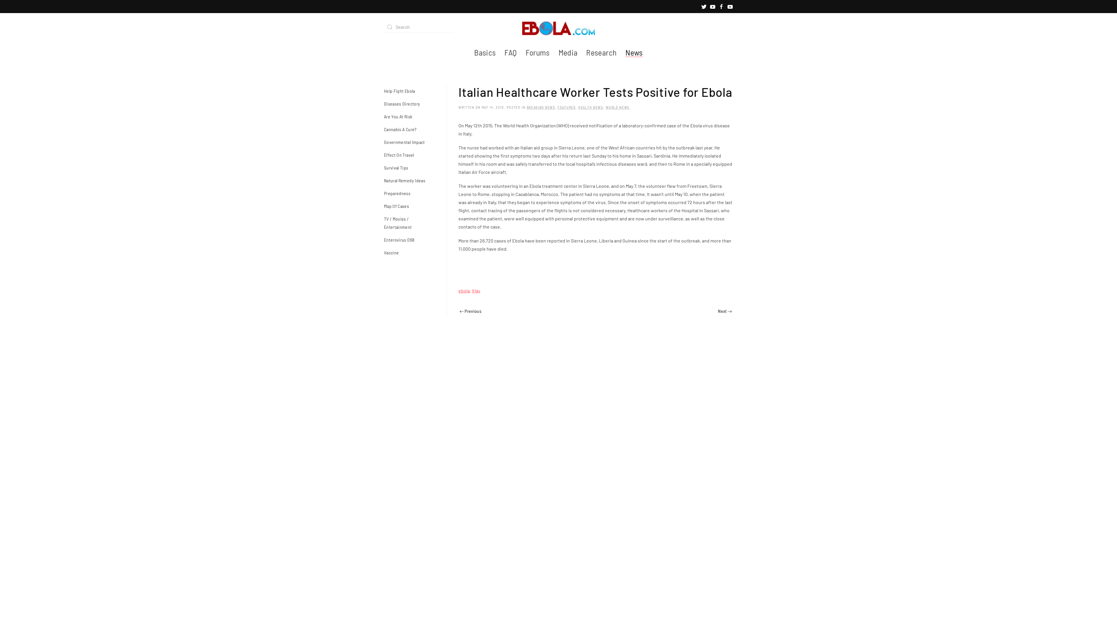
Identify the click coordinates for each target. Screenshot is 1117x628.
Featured (567, 107)
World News (617, 107)
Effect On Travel (399, 155)
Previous (472, 311)
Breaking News (541, 107)
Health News (590, 107)
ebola (464, 290)
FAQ (510, 52)
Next (723, 311)
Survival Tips (396, 167)
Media (568, 52)
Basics (485, 52)
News (634, 52)
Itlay (476, 290)
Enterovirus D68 (399, 239)
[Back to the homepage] (558, 27)
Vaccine (391, 252)
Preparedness (397, 193)
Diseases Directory (402, 103)
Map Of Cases (396, 206)
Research (601, 52)
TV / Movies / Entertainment (398, 223)
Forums (538, 52)
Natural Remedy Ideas (404, 180)
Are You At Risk (398, 116)
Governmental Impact (404, 142)
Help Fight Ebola (399, 91)
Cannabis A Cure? (400, 129)
